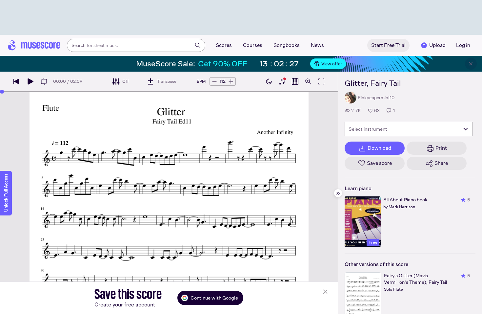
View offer (331, 63)
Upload (437, 45)
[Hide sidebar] (338, 193)
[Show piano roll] (295, 81)
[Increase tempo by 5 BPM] (231, 81)
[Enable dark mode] (268, 81)
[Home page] (34, 45)
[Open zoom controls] (308, 81)
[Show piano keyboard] (282, 81)
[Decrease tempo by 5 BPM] (214, 81)
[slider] (2, 92)
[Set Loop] (43, 81)
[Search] (198, 45)
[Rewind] (16, 81)
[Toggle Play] (30, 81)
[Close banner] (471, 64)
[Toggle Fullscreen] (321, 81)
